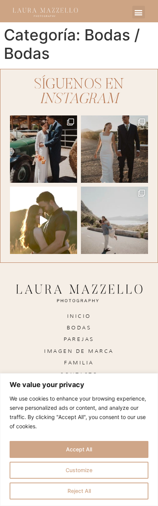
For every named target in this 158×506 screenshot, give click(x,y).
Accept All (79, 449)
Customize (79, 470)
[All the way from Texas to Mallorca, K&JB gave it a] (114, 220)
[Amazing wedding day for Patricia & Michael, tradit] (43, 149)
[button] (138, 12)
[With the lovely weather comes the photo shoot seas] (43, 220)
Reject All (79, 491)
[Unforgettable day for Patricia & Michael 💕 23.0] (114, 149)
